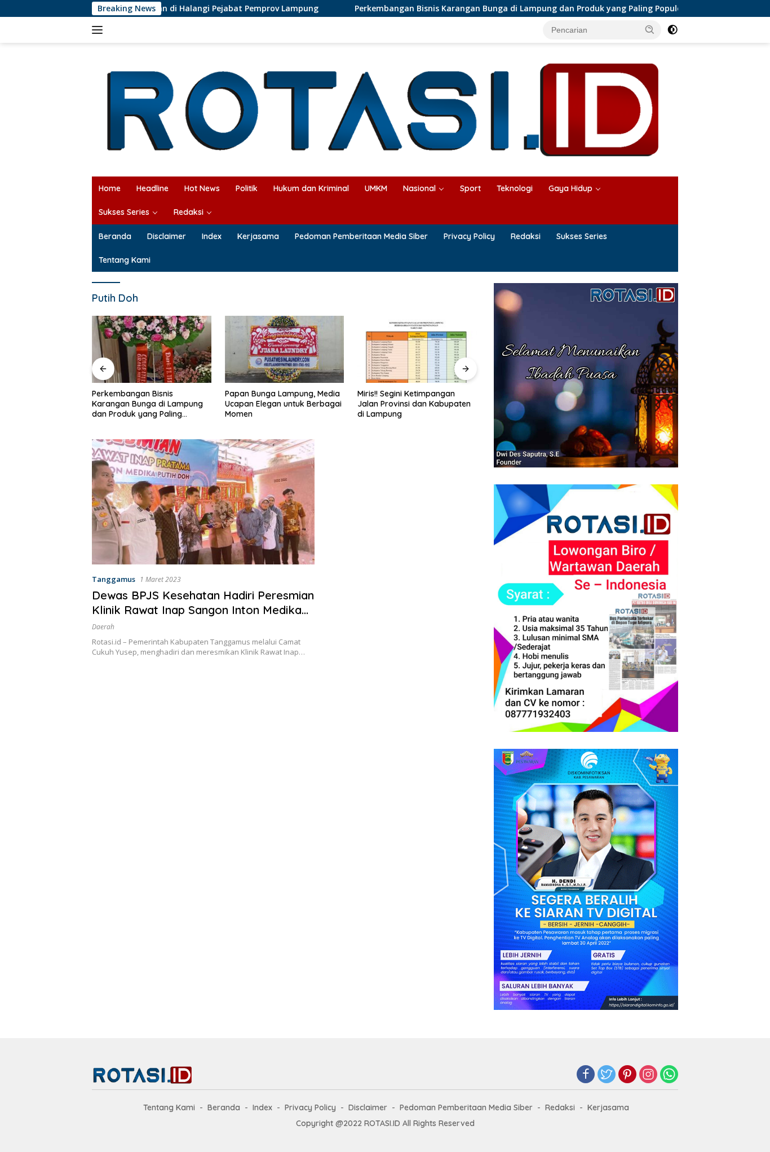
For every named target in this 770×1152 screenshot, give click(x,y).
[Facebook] (586, 1075)
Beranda (115, 236)
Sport (470, 188)
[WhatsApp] (669, 1075)
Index (212, 236)
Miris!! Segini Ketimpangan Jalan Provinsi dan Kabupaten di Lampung (281, 404)
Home (110, 188)
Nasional (419, 188)
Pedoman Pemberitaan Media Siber (361, 236)
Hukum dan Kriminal (311, 188)
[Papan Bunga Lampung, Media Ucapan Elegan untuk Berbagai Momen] (151, 349)
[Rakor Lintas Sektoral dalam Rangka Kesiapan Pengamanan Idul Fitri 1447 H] (417, 349)
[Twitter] (607, 1075)
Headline (152, 188)
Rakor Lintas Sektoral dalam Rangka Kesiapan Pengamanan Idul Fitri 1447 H (416, 404)
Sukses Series (124, 212)
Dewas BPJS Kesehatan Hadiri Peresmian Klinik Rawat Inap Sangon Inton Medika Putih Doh (203, 610)
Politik (247, 188)
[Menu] (99, 29)
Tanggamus (113, 579)
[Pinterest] (627, 1075)
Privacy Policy (469, 236)
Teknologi (515, 188)
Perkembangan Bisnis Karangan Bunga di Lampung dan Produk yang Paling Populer (472, 8)
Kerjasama (258, 236)
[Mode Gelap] (672, 29)
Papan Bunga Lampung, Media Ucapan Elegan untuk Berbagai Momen (150, 404)
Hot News (202, 188)
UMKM (376, 188)
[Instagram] (648, 1075)
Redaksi (188, 212)
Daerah (103, 627)
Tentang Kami (125, 260)
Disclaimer (166, 236)
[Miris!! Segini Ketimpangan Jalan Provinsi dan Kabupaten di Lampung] (284, 349)
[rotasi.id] (385, 108)
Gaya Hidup (570, 188)
